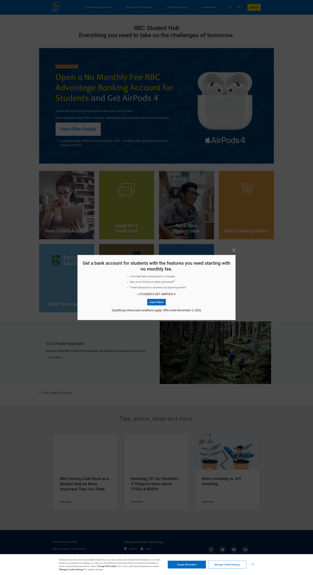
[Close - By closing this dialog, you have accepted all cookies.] (252, 564)
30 (173, 281)
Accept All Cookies (186, 564)
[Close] (233, 250)
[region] (156, 564)
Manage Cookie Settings (227, 564)
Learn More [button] (156, 302)
